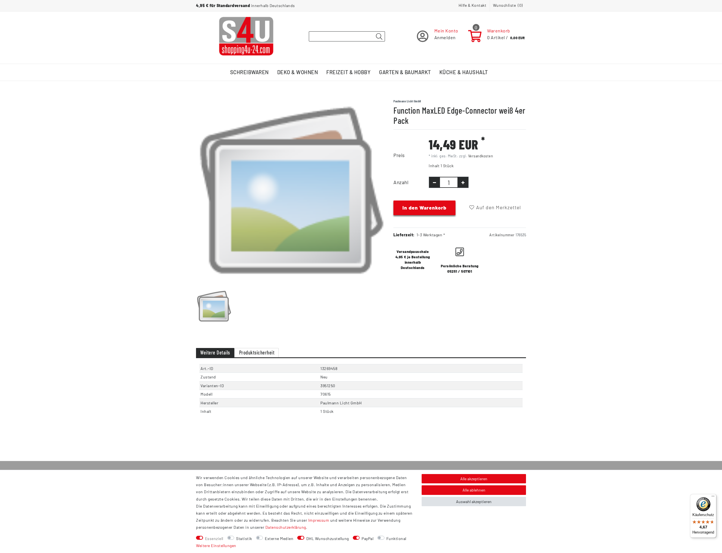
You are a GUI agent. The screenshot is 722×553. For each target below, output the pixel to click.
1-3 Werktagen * (431, 234)
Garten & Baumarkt (405, 72)
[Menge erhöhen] (463, 182)
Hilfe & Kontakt (473, 5)
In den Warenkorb (424, 207)
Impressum (318, 520)
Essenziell (214, 538)
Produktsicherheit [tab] (257, 352)
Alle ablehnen (474, 490)
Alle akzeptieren (473, 478)
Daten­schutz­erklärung (285, 527)
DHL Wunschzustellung (327, 538)
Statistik (244, 538)
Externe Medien (279, 538)
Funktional (396, 538)
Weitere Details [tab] (215, 352)
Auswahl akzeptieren (474, 501)
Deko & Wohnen (297, 72)
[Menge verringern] (434, 182)
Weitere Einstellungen (216, 545)
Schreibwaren (249, 72)
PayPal (367, 538)
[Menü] (713, 497)
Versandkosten (480, 156)
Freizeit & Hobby (348, 72)
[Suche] (379, 37)
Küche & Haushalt (463, 72)
